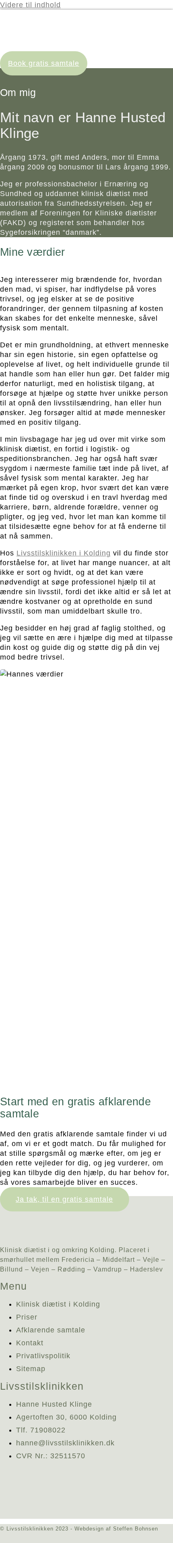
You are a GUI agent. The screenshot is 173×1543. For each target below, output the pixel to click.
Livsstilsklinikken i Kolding (63, 553)
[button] (170, 55)
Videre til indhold (30, 5)
